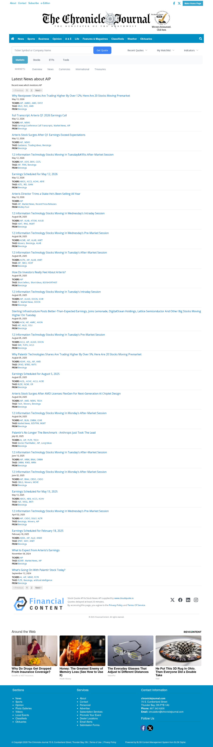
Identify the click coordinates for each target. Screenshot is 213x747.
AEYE (42, 181)
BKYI (32, 161)
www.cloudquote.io (124, 598)
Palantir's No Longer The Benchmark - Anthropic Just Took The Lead (54, 432)
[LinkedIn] (188, 603)
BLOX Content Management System (153, 742)
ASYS (26, 161)
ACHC (29, 381)
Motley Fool (23, 207)
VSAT (20, 223)
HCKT (30, 263)
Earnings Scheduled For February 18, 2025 (37, 531)
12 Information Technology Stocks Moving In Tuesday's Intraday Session (56, 292)
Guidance (22, 145)
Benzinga (22, 109)
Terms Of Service (136, 605)
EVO (26, 106)
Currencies (64, 69)
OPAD (20, 364)
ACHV (35, 181)
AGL (29, 361)
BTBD (27, 364)
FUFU (25, 345)
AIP (21, 103)
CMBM (33, 420)
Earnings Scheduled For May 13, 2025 (35, 491)
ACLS (22, 342)
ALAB (26, 220)
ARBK (26, 459)
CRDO (33, 479)
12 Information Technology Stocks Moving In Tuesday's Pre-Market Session (58, 334)
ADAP (22, 361)
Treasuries (100, 69)
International (82, 69)
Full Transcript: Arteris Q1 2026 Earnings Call (39, 115)
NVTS (33, 364)
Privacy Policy (116, 605)
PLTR (30, 440)
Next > (38, 90)
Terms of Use (96, 742)
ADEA (22, 538)
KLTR (40, 518)
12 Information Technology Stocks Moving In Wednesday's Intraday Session (58, 213)
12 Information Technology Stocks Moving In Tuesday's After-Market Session (59, 252)
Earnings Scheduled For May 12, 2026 (35, 174)
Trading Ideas (34, 145)
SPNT (20, 541)
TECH (39, 400)
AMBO (27, 103)
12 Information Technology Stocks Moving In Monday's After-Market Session (59, 413)
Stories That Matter (26, 443)
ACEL (22, 381)
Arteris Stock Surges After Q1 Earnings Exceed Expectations (48, 135)
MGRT (32, 223)
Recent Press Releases (46, 204)
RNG (26, 223)
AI (21, 440)
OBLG (20, 482)
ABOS (22, 181)
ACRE (41, 381)
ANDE (39, 538)
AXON (40, 322)
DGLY (34, 518)
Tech (20, 403)
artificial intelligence (43, 580)
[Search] (201, 39)
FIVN (24, 164)
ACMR (22, 240)
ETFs (51, 59)
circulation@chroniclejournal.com (166, 711)
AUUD (41, 220)
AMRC (33, 322)
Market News (60, 125)
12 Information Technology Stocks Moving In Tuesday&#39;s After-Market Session (62, 154)
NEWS (27, 122)
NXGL (25, 501)
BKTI (31, 501)
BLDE (20, 384)
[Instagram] (196, 603)
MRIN (33, 462)
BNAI (33, 459)
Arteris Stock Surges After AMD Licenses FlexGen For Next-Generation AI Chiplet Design (66, 393)
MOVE (35, 482)
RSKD (27, 462)
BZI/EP (21, 560)
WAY (26, 541)
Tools (66, 59)
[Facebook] (180, 603)
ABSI (29, 498)
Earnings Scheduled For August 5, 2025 (36, 374)
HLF (19, 501)
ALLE (33, 538)
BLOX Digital (180, 742)
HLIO (24, 325)
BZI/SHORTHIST (50, 282)
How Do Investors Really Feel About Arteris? (39, 272)
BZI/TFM (35, 423)
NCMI (26, 384)
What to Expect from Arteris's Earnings (36, 550)
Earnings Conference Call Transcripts (35, 125)
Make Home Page (193, 3)
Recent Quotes (135, 50)
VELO (20, 106)
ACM (22, 322)
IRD (25, 184)
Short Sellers (23, 282)
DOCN (35, 299)
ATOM (34, 220)
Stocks (36, 59)
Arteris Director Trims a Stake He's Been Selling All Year (46, 194)
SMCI (24, 263)
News (50, 69)
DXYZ (40, 103)
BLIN (26, 420)
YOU (30, 325)
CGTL (38, 161)
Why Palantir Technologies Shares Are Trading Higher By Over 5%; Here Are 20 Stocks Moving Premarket (76, 354)
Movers (21, 243)
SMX (19, 345)
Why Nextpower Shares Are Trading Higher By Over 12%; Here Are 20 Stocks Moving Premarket (71, 95)
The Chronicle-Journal (38, 742)
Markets (20, 59)
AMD (34, 103)
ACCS (29, 181)
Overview (37, 69)
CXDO (40, 479)
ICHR (41, 299)
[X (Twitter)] (172, 603)
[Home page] (106, 20)
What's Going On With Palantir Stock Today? (38, 570)
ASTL (20, 184)
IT (18, 302)
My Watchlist (164, 50)
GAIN (30, 184)
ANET (40, 240)
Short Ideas (36, 282)
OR (31, 384)
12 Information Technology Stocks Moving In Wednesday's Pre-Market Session (60, 233)
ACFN (22, 260)
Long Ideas (46, 443)
